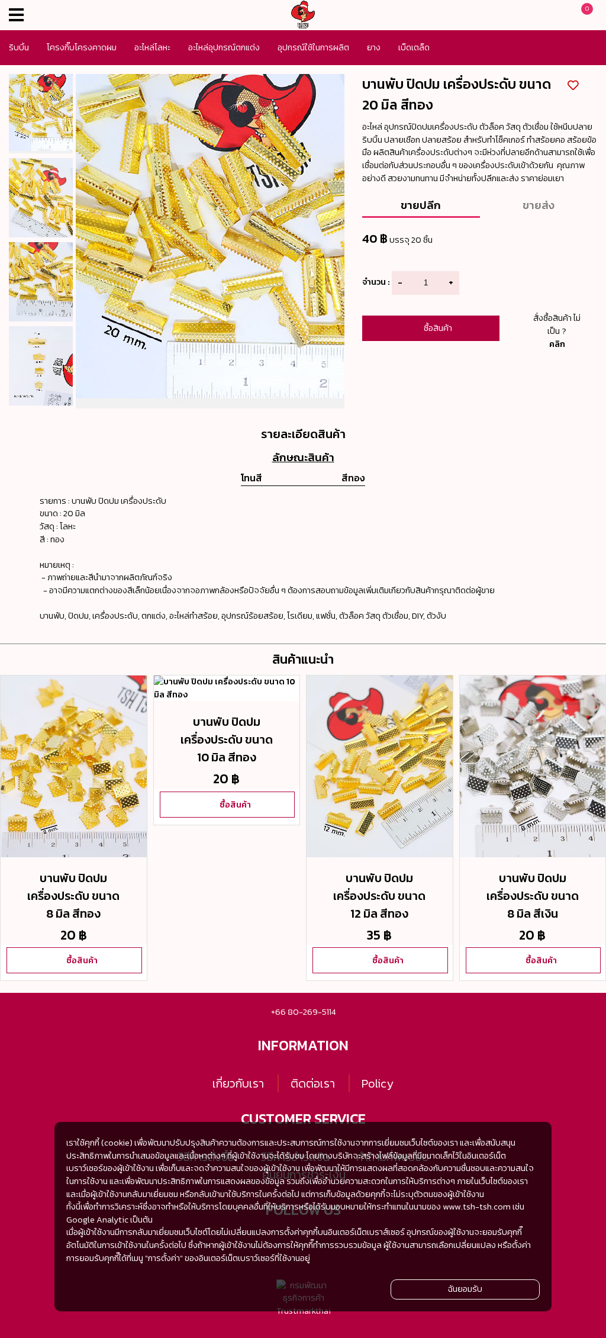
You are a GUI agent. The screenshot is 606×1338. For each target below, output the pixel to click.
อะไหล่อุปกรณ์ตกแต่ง (224, 47)
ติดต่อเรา (313, 1083)
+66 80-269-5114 (303, 1011)
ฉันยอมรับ (465, 1288)
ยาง (374, 47)
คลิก (557, 343)
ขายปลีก (421, 205)
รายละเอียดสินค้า (303, 434)
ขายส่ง (539, 205)
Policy (378, 1083)
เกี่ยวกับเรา (238, 1083)
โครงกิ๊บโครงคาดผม (82, 47)
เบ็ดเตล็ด (414, 47)
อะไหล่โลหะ (152, 47)
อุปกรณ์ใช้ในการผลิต (313, 47)
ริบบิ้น (19, 47)
